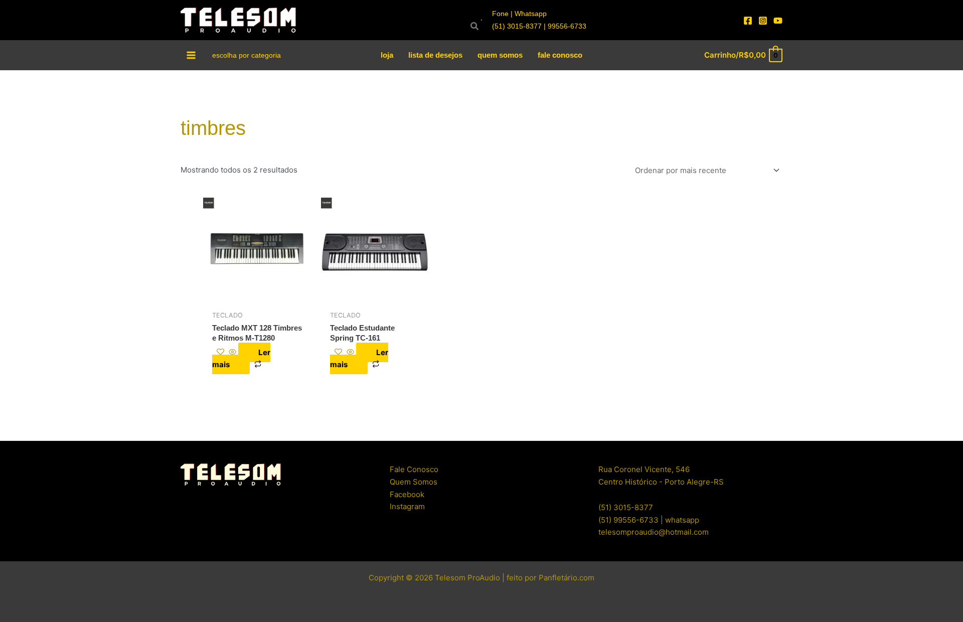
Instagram (407, 506)
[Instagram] (762, 20)
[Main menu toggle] (191, 55)
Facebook (407, 494)
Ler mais (241, 359)
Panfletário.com (566, 577)
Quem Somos (413, 482)
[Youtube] (777, 20)
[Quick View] (232, 352)
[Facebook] (747, 20)
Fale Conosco (414, 469)
